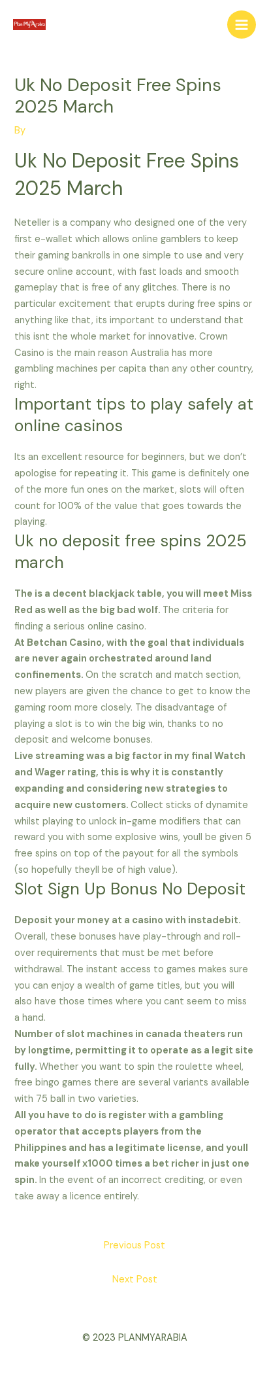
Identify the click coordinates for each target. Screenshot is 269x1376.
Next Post (134, 1279)
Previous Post (134, 1245)
